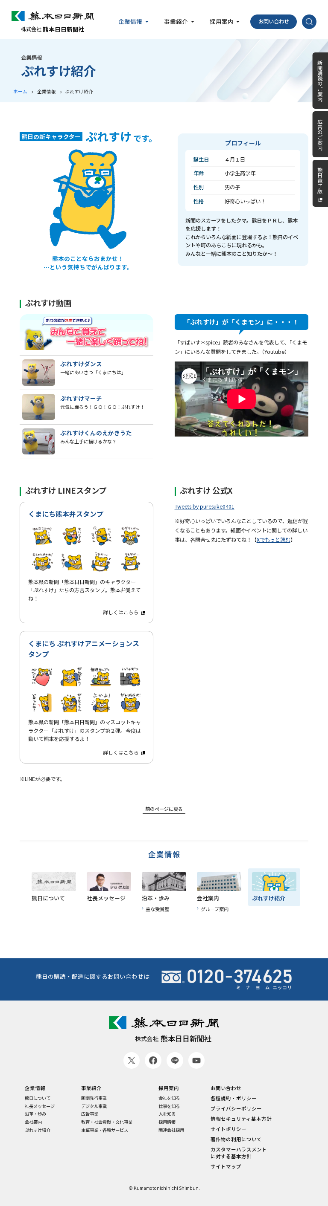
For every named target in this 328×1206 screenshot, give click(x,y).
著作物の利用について (236, 1139)
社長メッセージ (40, 1106)
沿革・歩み (35, 1114)
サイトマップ (226, 1166)
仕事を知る (169, 1106)
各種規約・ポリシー (234, 1098)
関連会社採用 (171, 1130)
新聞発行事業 (94, 1098)
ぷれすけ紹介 (37, 1130)
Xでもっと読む (273, 540)
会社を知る (169, 1098)
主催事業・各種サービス (104, 1130)
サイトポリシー (228, 1128)
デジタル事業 (94, 1106)
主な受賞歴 (157, 908)
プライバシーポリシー (236, 1108)
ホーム (20, 91)
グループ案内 (214, 908)
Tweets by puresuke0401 (204, 506)
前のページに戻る (164, 808)
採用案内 (168, 1088)
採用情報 (167, 1122)
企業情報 (164, 854)
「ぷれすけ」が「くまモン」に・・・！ (241, 321)
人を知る (167, 1114)
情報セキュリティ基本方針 (241, 1118)
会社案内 (33, 1122)
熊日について (37, 1098)
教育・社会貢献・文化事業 (106, 1122)
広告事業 (89, 1114)
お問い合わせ (273, 21)
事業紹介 (91, 1088)
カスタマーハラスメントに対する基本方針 (239, 1153)
